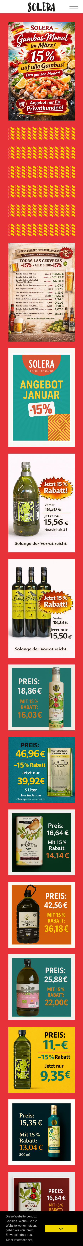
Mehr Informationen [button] (19, 1240)
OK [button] (61, 1228)
